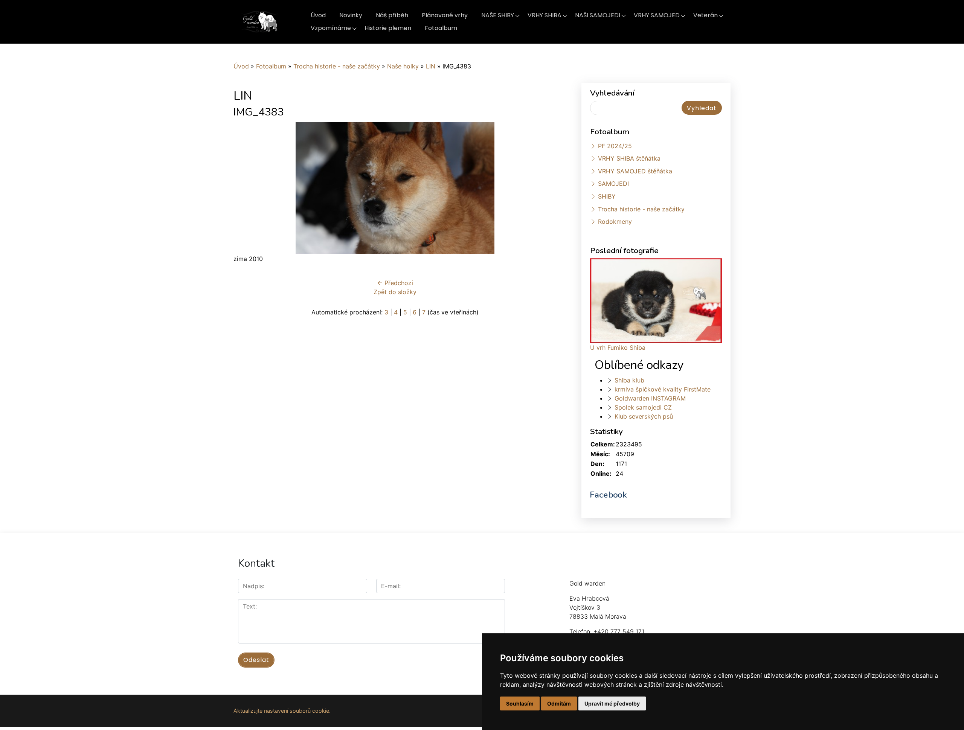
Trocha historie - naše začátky (336, 66)
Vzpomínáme (331, 28)
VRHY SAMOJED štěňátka (635, 171)
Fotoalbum (441, 28)
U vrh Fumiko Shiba (617, 347)
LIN (430, 66)
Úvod (318, 15)
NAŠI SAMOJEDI (597, 15)
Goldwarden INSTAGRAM (650, 398)
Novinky (350, 15)
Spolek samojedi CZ (643, 407)
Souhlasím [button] (520, 703)
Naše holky (404, 66)
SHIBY (607, 196)
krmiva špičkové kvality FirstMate (663, 389)
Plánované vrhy (445, 15)
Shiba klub (629, 380)
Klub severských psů (644, 416)
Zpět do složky (395, 292)
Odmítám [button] (559, 703)
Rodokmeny (615, 221)
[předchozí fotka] (245, 188)
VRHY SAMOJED (657, 15)
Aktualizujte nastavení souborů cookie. (282, 710)
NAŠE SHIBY (497, 15)
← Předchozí (395, 283)
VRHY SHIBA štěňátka (629, 158)
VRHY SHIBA (544, 15)
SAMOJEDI (613, 183)
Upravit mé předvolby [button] (612, 703)
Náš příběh (392, 15)
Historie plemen (388, 28)
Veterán (705, 15)
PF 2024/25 (615, 146)
